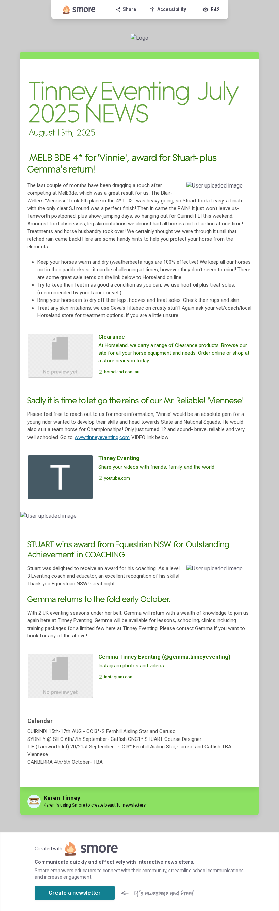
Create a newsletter (75, 893)
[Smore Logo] (79, 9)
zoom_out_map (244, 189)
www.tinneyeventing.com (102, 437)
